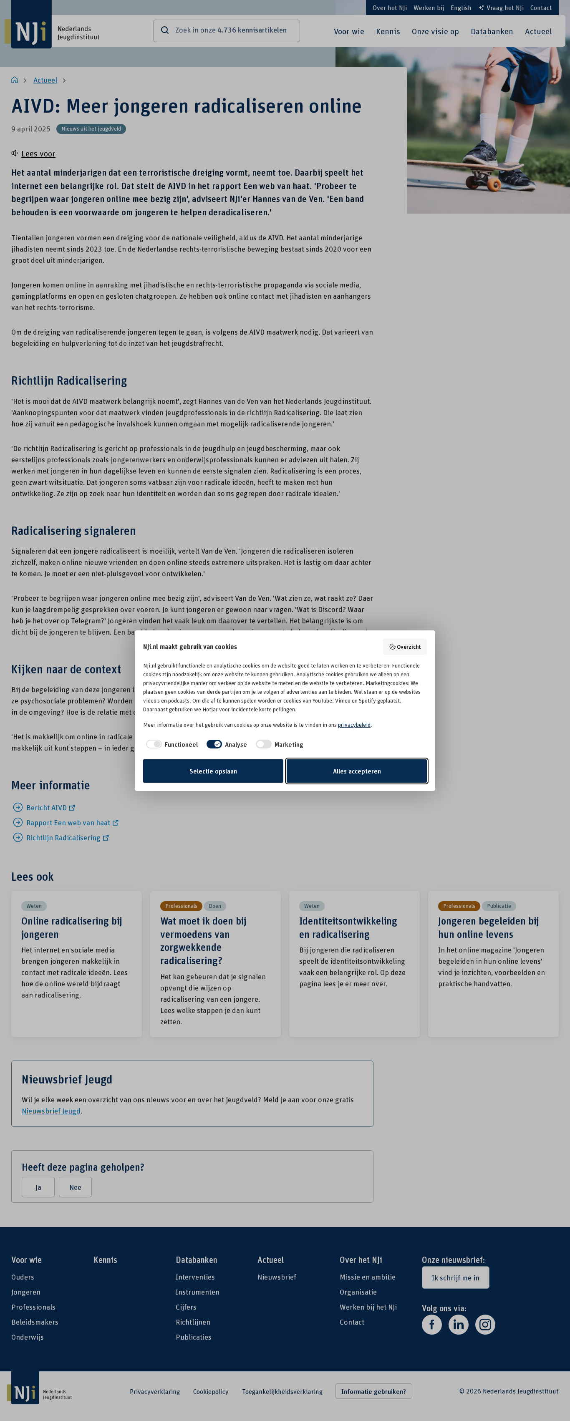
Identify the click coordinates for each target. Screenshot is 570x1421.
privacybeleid (354, 724)
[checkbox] (170, 744)
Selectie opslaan (213, 771)
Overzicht (409, 646)
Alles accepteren (357, 771)
